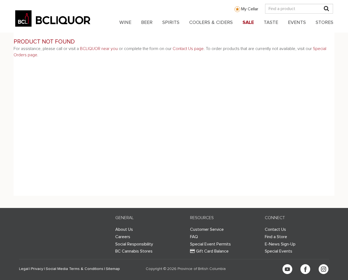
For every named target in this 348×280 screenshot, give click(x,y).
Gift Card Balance (212, 251)
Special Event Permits (210, 244)
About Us (124, 229)
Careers (122, 237)
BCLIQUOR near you (99, 48)
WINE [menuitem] (125, 22)
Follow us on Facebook (305, 269)
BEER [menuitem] (147, 22)
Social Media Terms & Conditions (74, 269)
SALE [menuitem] (248, 22)
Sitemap (113, 269)
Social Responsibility (134, 244)
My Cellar (249, 9)
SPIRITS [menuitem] (170, 22)
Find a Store (276, 237)
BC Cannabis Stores (134, 251)
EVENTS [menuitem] (297, 22)
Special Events (278, 251)
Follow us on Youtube (287, 269)
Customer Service (207, 229)
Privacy (37, 269)
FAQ (194, 237)
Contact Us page (188, 48)
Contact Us (275, 229)
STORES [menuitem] (324, 22)
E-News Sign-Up (280, 244)
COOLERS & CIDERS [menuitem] (211, 22)
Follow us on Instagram (323, 269)
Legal (24, 269)
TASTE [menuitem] (271, 22)
